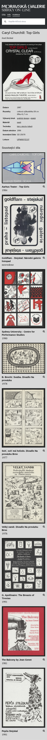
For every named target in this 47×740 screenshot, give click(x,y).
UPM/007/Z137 (23, 140)
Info (9, 15)
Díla (3, 15)
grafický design (23, 118)
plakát (33, 118)
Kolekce (16, 15)
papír (19, 122)
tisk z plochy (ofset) (24, 126)
